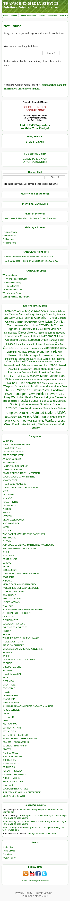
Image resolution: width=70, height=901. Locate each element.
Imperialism (47, 355)
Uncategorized (9, 785)
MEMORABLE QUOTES (14, 520)
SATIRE (6, 656)
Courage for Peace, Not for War (41, 833)
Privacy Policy (9, 858)
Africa (20, 311)
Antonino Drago (10, 821)
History (58, 351)
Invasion (38, 365)
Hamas (22, 351)
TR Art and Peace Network (15, 279)
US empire (11, 416)
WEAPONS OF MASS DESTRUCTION (20, 487)
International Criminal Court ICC (46, 361)
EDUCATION (8, 556)
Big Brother (59, 314)
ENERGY (7, 541)
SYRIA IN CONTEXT (12, 599)
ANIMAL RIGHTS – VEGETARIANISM (20, 738)
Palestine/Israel (41, 390)
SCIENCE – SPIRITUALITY (15, 746)
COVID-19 (46, 325)
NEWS (6, 527)
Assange (40, 314)
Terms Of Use (9, 851)
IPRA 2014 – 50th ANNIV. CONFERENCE (22, 792)
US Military (25, 417)
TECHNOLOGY (10, 505)
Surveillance (50, 408)
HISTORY (7, 631)
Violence (39, 417)
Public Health (25, 397)
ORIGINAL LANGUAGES (14, 774)
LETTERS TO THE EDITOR (15, 735)
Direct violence (27, 332)
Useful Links (8, 847)
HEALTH (7, 634)
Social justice (19, 404)
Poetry (31, 394)
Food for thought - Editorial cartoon (35, 344)
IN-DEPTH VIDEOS (11, 778)
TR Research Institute (12, 289)
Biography (9, 318)
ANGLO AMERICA (11, 523)
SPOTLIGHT (8, 577)
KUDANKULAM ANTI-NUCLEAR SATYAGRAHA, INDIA (28, 706)
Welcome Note (9, 243)
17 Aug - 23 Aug (35, 141)
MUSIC (6, 720)
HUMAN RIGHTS (10, 502)
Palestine (23, 390)
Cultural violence (50, 329)
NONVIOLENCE (10, 480)
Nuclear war (48, 383)
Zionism (35, 428)
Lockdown (20, 376)
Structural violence (30, 408)
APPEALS (7, 581)
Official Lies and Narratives (44, 386)
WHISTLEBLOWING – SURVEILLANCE (21, 638)
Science (34, 400)
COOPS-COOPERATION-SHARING (19, 477)
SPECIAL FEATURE (12, 667)
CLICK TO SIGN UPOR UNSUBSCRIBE (35, 160)
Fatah (61, 340)
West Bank (12, 424)
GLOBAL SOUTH (10, 570)
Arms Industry (26, 314)
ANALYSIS (7, 498)
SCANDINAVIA (9, 595)
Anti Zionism (11, 314)
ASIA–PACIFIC (9, 538)
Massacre (33, 376)
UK (16, 412)
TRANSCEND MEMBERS (14, 484)
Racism (38, 397)
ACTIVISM (7, 516)
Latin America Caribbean (47, 372)
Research (60, 397)
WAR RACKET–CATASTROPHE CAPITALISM (24, 534)
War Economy (35, 420)
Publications (8, 239)
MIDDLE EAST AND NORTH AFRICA (20, 584)
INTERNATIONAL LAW (13, 591)
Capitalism (41, 317)
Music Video (58, 379)
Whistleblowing (29, 424)
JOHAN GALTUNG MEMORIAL (17, 444)
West (61, 420)
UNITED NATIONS (11, 602)
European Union (38, 339)
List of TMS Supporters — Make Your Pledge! (35, 127)
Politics (41, 394)
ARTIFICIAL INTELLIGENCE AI (17, 613)
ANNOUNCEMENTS (12, 459)
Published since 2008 (35, 896)
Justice (26, 372)
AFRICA (6, 512)
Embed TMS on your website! (35, 880)
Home (5, 15)
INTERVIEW (8, 681)
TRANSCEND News (12, 448)
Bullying (28, 317)
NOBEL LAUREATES (12, 469)
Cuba (36, 329)
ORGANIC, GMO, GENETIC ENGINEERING (23, 649)
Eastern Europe (46, 332)
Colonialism (45, 321)
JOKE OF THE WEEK (12, 771)
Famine (53, 340)
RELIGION (7, 670)
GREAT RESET (10, 685)
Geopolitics (51, 348)
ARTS (5, 677)
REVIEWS (7, 652)
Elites (34, 336)
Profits (61, 394)
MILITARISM (8, 495)
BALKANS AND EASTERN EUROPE (19, 548)
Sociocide (34, 404)
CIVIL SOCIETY (10, 724)
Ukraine (24, 412)
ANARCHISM (9, 699)
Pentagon (20, 394)
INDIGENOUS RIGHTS (13, 642)
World (62, 424)
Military (9, 379)
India (59, 355)
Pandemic (57, 390)
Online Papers (9, 235)
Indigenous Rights (15, 358)
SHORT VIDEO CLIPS (13, 781)
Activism (10, 311)
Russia (23, 400)
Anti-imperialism (56, 311)
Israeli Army (26, 369)
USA (61, 412)
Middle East (57, 376)
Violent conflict (56, 416)
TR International (10, 275)
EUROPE (7, 563)
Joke (58, 369)
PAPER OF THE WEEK (13, 455)
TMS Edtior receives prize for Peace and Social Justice (28, 256)
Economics (12, 336)
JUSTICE (7, 530)
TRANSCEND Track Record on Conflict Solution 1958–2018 (30, 261)
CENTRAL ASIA (10, 559)
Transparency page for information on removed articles (35, 86)
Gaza (59, 343)
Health (32, 351)
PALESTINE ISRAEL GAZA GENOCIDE (21, 588)
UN (32, 412)
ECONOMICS (9, 688)
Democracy (10, 332)
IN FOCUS (7, 509)
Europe (23, 340)
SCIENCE (7, 663)
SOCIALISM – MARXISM (14, 624)
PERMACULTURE (11, 703)
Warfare (51, 420)
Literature (9, 376)
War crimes (18, 420)
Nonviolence (33, 383)
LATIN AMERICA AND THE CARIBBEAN (21, 573)
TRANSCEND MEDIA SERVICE (31, 3)
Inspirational (43, 358)
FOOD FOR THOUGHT (13, 756)
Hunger (34, 355)
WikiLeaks (51, 424)
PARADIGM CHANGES (13, 645)
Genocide (11, 348)
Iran (46, 365)
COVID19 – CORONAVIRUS (16, 742)
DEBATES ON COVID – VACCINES (19, 660)
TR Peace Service (11, 286)
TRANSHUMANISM (12, 674)
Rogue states (10, 401)
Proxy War (10, 397)
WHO (41, 424)
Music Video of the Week (14, 796)
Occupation (21, 386)
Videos (42, 15)
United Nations (45, 412)
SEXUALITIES (9, 731)
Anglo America (35, 311)
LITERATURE (9, 717)
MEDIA (6, 566)
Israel (53, 365)
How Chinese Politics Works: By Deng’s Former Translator (29, 218)
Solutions (45, 404)
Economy (25, 336)
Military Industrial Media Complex (33, 379)
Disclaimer (7, 854)
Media (44, 376)
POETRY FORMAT (11, 764)
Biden (49, 314)
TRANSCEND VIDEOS (13, 451)
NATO (20, 383)
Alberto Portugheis (11, 827)
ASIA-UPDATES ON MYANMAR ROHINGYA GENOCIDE (28, 545)
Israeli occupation (44, 368)
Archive (14, 15)
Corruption (31, 325)
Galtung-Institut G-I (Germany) (16, 297)
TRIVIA (6, 713)
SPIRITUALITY (9, 760)
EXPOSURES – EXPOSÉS (15, 627)
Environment (47, 336)
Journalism (14, 372)
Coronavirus (15, 325)
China (53, 317)
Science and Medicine (53, 400)
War (7, 420)
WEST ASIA (8, 606)
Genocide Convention (31, 348)
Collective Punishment (26, 322)
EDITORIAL (8, 441)
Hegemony (44, 351)
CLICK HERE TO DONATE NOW (35, 109)
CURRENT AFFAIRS (12, 728)
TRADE (6, 692)
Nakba (11, 383)
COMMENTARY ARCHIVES (15, 789)
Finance (10, 344)
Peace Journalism (28, 15)
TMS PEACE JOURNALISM (15, 466)
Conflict (59, 321)
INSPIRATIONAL (10, 753)
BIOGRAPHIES (9, 462)
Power (52, 394)
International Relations (18, 365)
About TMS (52, 15)
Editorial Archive (10, 232)
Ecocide (60, 332)
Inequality (31, 359)
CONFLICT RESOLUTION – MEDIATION (21, 473)
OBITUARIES (9, 767)
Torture (62, 408)
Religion (49, 397)
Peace (8, 393)
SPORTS (7, 749)
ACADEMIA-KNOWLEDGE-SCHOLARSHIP (23, 609)
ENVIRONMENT (10, 620)
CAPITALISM (8, 616)
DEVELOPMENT (10, 695)
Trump (8, 412)
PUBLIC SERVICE (11, 710)
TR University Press (12, 293)
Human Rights (18, 355)
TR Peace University (12, 282)
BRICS (19, 317)
